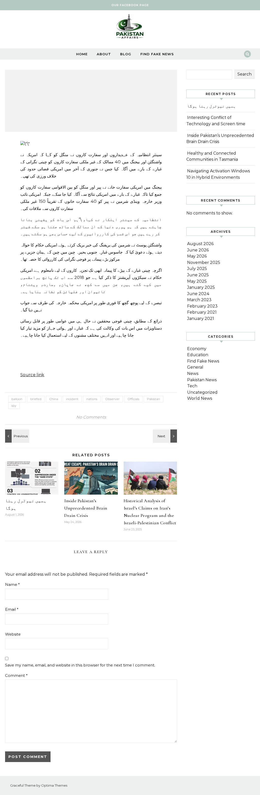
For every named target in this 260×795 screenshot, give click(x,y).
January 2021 (200, 318)
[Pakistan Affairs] (130, 27)
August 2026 (200, 243)
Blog (125, 54)
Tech (192, 386)
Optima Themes (54, 785)
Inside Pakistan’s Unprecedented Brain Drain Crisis (85, 508)
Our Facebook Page (130, 5)
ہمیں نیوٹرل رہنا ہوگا (211, 106)
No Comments (91, 417)
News (192, 373)
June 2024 (198, 293)
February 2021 (202, 312)
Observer (112, 399)
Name (12, 584)
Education (197, 354)
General (195, 367)
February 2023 (202, 306)
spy (14, 405)
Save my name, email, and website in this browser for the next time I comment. (80, 665)
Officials (133, 399)
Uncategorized (202, 392)
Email (12, 609)
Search (244, 74)
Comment (16, 675)
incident (72, 399)
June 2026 (198, 250)
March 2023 (199, 299)
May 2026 (197, 256)
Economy (196, 348)
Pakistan (153, 399)
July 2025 (197, 268)
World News (199, 398)
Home (82, 54)
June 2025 (198, 275)
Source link (32, 374)
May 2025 (197, 281)
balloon (16, 399)
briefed (35, 399)
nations (91, 399)
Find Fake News (157, 54)
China (53, 399)
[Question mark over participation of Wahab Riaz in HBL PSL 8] (16, 436)
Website (13, 634)
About (104, 54)
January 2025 (201, 287)
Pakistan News (202, 379)
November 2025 (203, 262)
